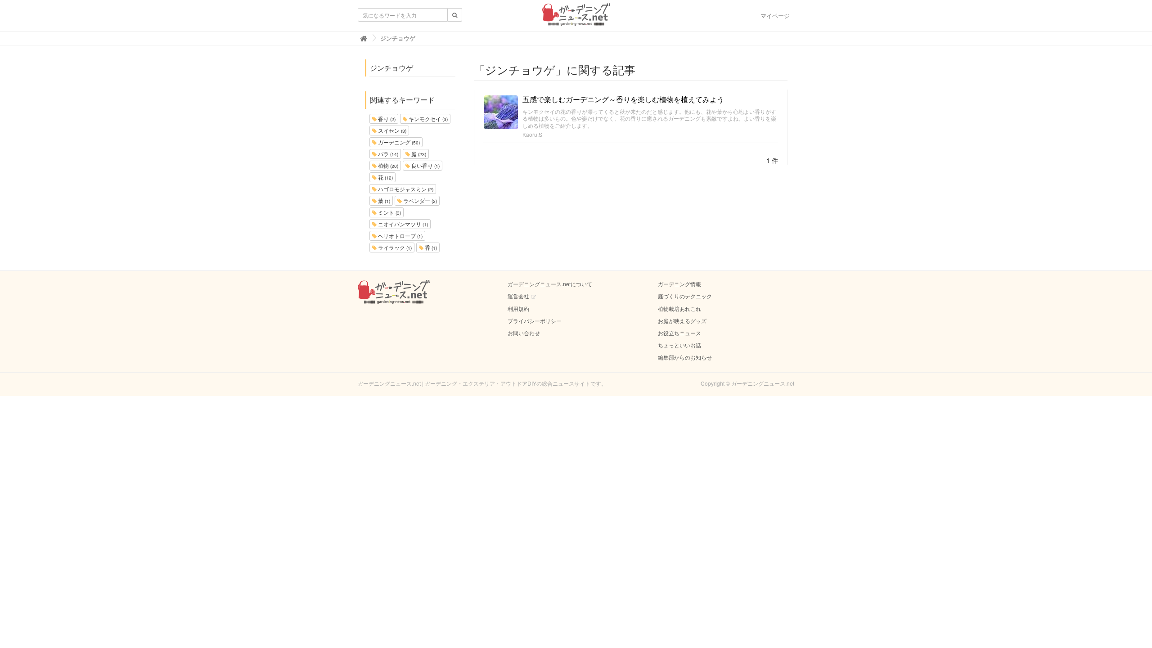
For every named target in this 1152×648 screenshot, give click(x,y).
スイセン (391, 130)
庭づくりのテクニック (685, 296)
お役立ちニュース (679, 333)
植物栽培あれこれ (679, 308)
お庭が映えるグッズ (682, 320)
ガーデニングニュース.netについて (550, 284)
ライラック (394, 247)
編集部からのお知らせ (685, 357)
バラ (387, 154)
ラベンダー (419, 200)
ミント (389, 212)
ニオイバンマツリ (402, 224)
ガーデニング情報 (679, 284)
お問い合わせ (524, 333)
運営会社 (518, 296)
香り (386, 118)
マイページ (775, 15)
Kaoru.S (532, 134)
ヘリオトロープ (400, 235)
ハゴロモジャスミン (405, 189)
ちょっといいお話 (679, 345)
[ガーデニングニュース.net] (576, 17)
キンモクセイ (427, 118)
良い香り (425, 165)
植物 (387, 165)
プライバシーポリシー (535, 320)
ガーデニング (398, 142)
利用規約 (518, 308)
